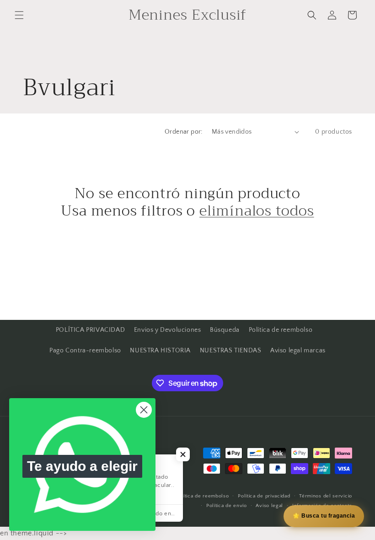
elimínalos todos (256, 211)
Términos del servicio (325, 496)
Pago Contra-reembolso (85, 350)
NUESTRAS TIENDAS (231, 350)
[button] (19, 15)
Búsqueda (225, 330)
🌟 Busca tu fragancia (324, 516)
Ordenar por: (184, 131)
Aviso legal (269, 505)
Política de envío (226, 505)
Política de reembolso (281, 330)
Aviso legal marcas (298, 350)
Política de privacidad (264, 496)
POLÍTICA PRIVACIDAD (90, 330)
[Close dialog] (144, 410)
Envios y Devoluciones (167, 330)
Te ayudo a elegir (82, 466)
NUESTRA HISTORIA (160, 350)
